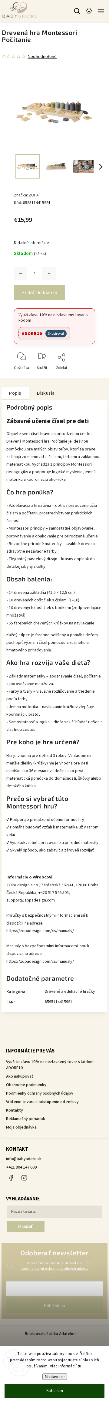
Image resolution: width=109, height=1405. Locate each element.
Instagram (24, 1178)
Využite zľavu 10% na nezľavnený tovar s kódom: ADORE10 (50, 1065)
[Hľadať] (77, 11)
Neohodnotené (42, 56)
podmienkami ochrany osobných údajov (54, 1268)
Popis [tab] (15, 393)
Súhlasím (54, 1391)
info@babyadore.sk (23, 1159)
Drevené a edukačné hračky (70, 992)
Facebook (10, 1178)
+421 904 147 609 (21, 1167)
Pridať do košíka (39, 292)
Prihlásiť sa (54, 1305)
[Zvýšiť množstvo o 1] (49, 273)
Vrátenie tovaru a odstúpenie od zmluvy (42, 1102)
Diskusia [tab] (46, 393)
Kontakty (14, 1110)
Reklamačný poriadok (25, 1119)
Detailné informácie (31, 243)
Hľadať (25, 1226)
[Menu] (100, 11)
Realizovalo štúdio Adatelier (51, 1334)
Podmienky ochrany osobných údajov (39, 1093)
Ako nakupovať (19, 1076)
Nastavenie (54, 1376)
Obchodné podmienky (26, 1085)
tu (79, 1366)
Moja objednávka (21, 1127)
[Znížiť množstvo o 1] (20, 273)
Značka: (26, 195)
